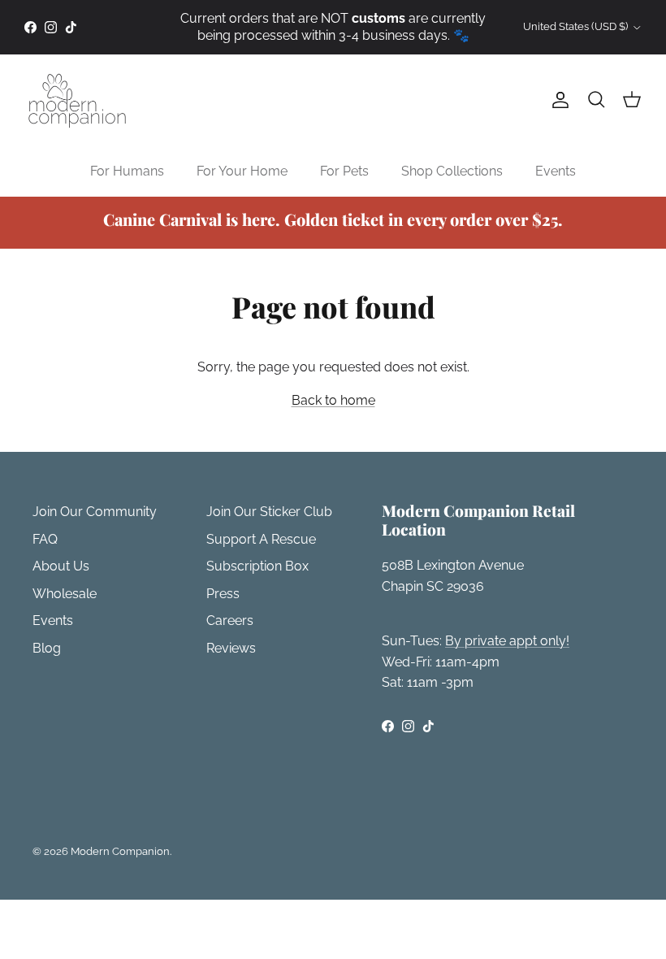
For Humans (127, 171)
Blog (46, 648)
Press (223, 593)
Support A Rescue (261, 539)
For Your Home (242, 171)
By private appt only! (507, 641)
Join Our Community (94, 511)
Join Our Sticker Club (269, 511)
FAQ (45, 539)
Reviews (231, 648)
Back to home (333, 400)
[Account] (557, 100)
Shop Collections (452, 171)
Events (555, 171)
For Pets (344, 171)
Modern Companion (120, 851)
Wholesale (64, 593)
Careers (229, 620)
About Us (60, 566)
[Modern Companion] (77, 100)
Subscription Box (257, 566)
